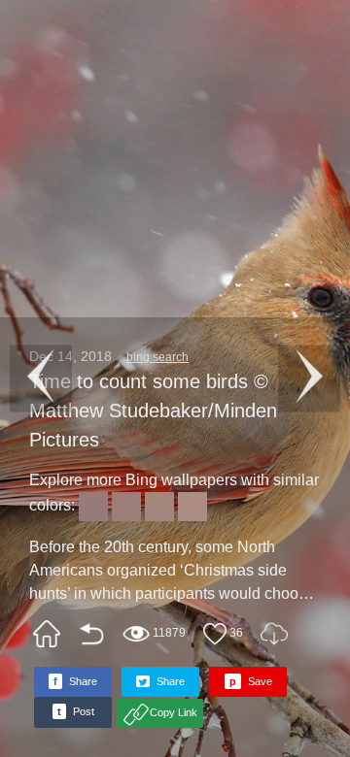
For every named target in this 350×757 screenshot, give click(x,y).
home (46, 633)
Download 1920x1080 (274, 633)
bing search (157, 357)
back (91, 633)
